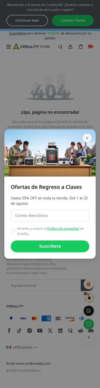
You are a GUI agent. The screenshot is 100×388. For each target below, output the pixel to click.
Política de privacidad (63, 228)
